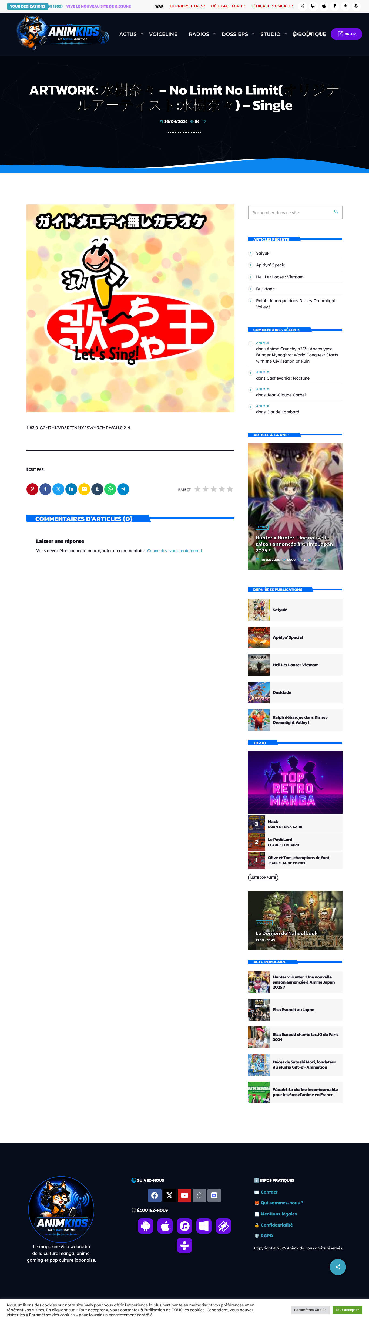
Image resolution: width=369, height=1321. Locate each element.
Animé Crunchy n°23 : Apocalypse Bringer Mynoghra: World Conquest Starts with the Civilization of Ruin (297, 355)
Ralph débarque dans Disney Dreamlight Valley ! (300, 720)
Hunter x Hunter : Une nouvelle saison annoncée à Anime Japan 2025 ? (294, 544)
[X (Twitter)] (302, 6)
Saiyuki (263, 253)
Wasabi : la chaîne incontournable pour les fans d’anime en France (305, 1092)
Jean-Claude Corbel (286, 394)
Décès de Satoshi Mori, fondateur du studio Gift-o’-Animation (304, 1064)
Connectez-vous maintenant (174, 550)
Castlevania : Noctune (288, 378)
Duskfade (265, 288)
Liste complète (263, 877)
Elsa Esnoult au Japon (293, 1009)
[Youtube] (184, 1195)
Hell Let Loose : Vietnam (280, 276)
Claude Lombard (283, 411)
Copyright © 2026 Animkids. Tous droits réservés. (298, 1248)
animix (262, 343)
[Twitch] (313, 6)
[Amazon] (356, 6)
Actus (262, 527)
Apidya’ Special (271, 265)
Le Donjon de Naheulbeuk (287, 933)
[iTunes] (324, 6)
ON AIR (346, 34)
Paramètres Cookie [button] (310, 1310)
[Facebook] (334, 6)
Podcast (264, 923)
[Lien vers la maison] (63, 34)
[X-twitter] (169, 1195)
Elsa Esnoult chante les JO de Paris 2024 (305, 1037)
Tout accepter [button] (347, 1310)
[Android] (345, 6)
